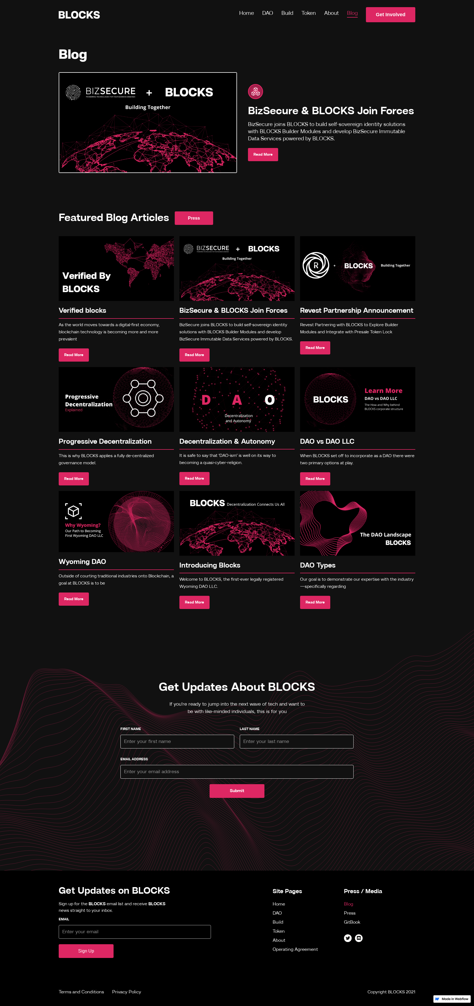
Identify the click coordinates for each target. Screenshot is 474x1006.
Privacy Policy (126, 992)
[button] (287, 14)
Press (194, 218)
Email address (134, 759)
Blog (352, 13)
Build (287, 13)
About (331, 13)
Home (246, 13)
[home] (79, 15)
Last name (249, 729)
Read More (263, 155)
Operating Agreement (295, 949)
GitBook (352, 922)
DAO (267, 13)
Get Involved (390, 14)
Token (308, 13)
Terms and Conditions (81, 992)
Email (64, 919)
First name (130, 729)
